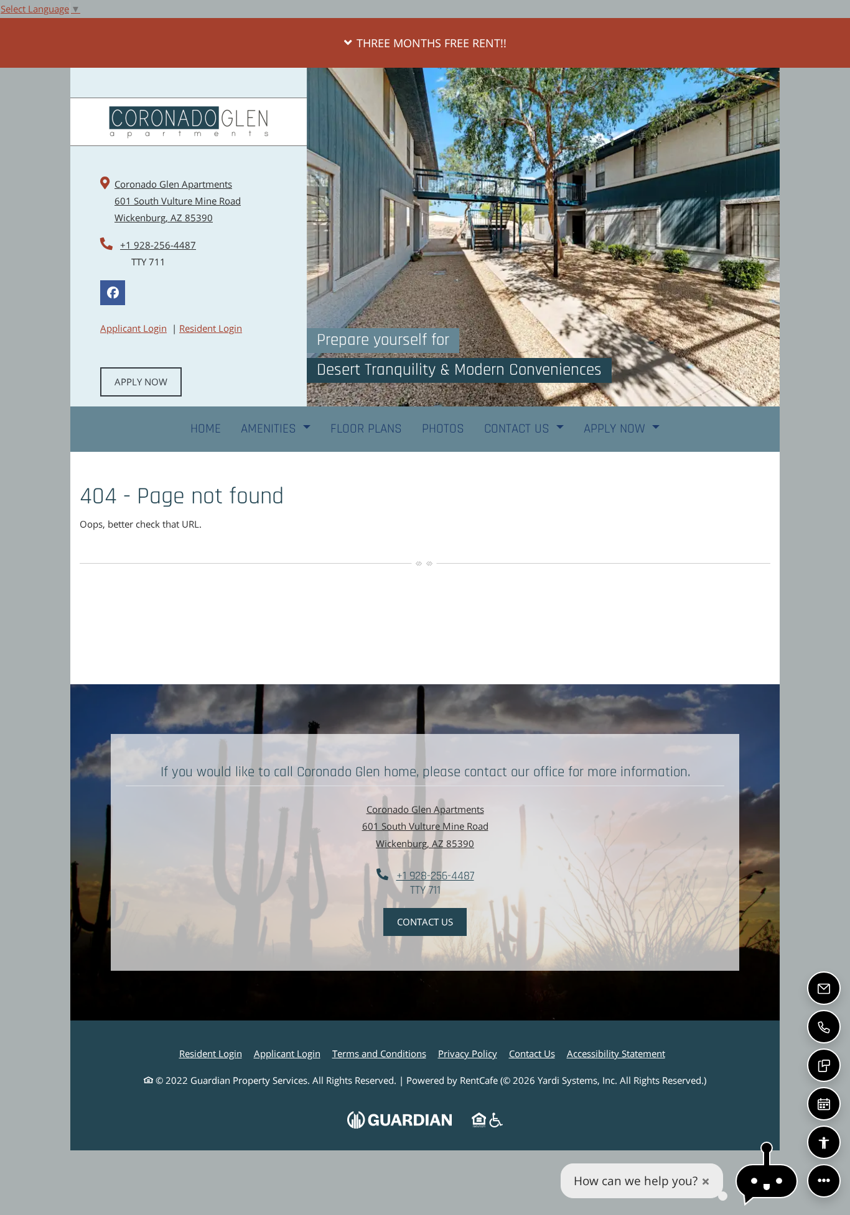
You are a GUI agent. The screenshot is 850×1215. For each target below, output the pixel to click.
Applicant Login (133, 327)
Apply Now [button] (616, 429)
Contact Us (425, 921)
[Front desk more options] (824, 1181)
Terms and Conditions (379, 1053)
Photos (443, 429)
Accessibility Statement (616, 1053)
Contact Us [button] (518, 429)
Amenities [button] (270, 429)
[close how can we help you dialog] (705, 1181)
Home (205, 429)
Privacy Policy (467, 1053)
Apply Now (140, 381)
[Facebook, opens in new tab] (112, 292)
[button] (425, 43)
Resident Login (210, 327)
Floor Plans (366, 429)
